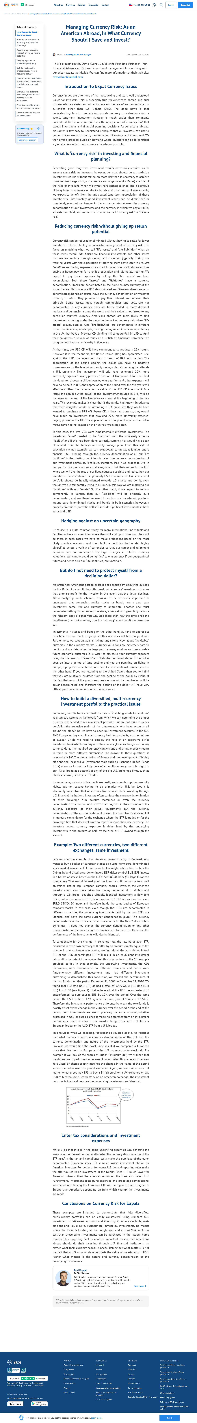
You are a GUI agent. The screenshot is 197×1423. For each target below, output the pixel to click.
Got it (169, 1418)
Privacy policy (134, 1383)
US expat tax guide (104, 1399)
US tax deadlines (167, 1393)
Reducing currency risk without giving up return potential (28, 53)
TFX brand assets (135, 1392)
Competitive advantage (73, 1365)
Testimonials (69, 1374)
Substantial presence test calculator (106, 1393)
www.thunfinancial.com (68, 77)
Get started (185, 5)
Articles (13, 14)
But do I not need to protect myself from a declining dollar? (27, 70)
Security (131, 1379)
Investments (22, 14)
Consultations (69, 1383)
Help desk (100, 1365)
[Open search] (161, 5)
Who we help (101, 1374)
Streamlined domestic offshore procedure (173, 1380)
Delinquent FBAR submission (172, 1402)
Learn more (96, 1417)
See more (139, 1286)
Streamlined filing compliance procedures (172, 1366)
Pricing (67, 1388)
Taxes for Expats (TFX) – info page (142, 1397)
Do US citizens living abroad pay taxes (173, 1387)
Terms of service (134, 1388)
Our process (69, 1369)
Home (6, 14)
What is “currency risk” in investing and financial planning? (28, 42)
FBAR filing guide (167, 1397)
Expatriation (101, 1379)
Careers (131, 1374)
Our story (132, 1365)
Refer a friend (69, 1392)
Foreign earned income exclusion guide (174, 1407)
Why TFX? (132, 1369)
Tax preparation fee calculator (108, 1388)
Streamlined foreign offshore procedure (172, 1373)
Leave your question (27, 140)
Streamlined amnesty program (76, 1379)
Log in (171, 5)
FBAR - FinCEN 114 (103, 1383)
